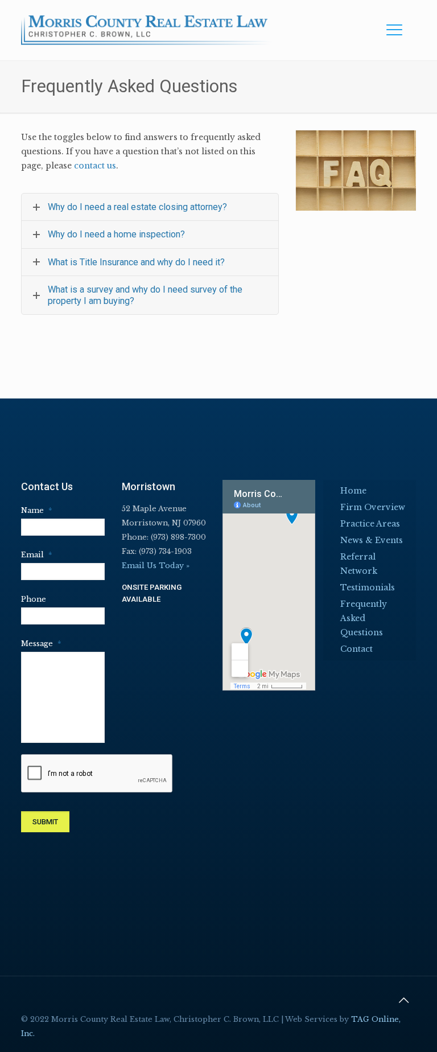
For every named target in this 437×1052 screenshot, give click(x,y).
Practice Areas (370, 524)
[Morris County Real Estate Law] (147, 30)
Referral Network (358, 564)
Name (33, 510)
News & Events (371, 540)
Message (33, 643)
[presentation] (97, 774)
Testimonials (367, 587)
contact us (95, 166)
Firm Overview (372, 507)
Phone (33, 599)
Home (353, 491)
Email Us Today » (155, 565)
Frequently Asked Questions (363, 618)
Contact (356, 649)
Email (33, 554)
